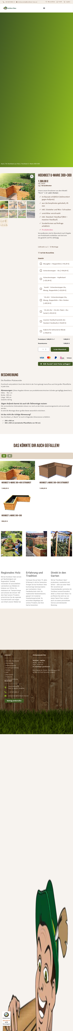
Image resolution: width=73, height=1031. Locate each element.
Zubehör (41, 258)
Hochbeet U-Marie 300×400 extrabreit (16, 482)
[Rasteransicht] (4, 456)
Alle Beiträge (9, 663)
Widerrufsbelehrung (12, 679)
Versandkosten (46, 185)
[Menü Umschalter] (44, 8)
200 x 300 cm (9, 421)
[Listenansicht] (9, 456)
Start (2, 164)
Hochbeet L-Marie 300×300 (12, 515)
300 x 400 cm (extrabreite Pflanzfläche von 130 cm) (22, 423)
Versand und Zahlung (12, 668)
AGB (7, 672)
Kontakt (8, 670)
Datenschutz (9, 674)
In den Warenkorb (60, 349)
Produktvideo (47, 230)
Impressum (9, 677)
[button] (31, 176)
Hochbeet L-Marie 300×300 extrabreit (54, 482)
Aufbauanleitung (11, 665)
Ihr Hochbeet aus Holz (13, 164)
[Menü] (9, 1012)
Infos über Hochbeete (12, 661)
